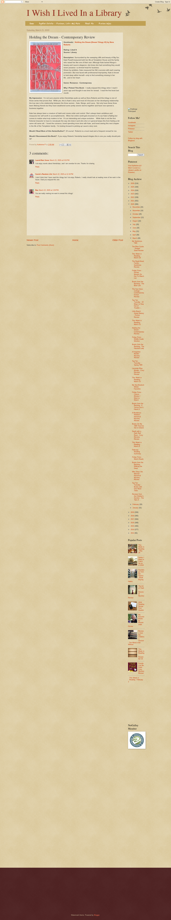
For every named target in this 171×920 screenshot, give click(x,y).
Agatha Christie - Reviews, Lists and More (59, 23)
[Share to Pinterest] (70, 145)
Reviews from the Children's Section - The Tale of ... (138, 497)
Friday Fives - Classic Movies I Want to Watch (137, 396)
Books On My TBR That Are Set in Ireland (138, 426)
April (134, 235)
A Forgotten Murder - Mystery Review (136, 355)
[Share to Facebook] (67, 145)
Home (32, 23)
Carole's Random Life (43, 174)
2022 (133, 197)
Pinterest (131, 129)
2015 (133, 526)
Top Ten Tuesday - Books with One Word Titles (137, 487)
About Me (89, 23)
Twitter (130, 132)
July (134, 224)
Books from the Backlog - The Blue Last (138, 283)
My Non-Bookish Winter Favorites (138, 387)
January (136, 508)
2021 (133, 201)
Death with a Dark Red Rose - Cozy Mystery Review (137, 435)
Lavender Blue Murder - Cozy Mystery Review (138, 371)
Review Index (105, 23)
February (136, 504)
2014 (133, 529)
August (135, 221)
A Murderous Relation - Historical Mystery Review (136, 416)
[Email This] (60, 145)
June (135, 228)
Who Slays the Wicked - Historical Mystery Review (137, 475)
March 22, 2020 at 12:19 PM (63, 174)
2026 (133, 183)
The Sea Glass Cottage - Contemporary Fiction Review (138, 293)
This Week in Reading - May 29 (141, 549)
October (136, 214)
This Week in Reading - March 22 (137, 322)
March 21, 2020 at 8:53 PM (59, 160)
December (136, 207)
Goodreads (132, 122)
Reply (37, 167)
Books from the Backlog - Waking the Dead (137, 465)
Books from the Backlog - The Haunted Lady (138, 346)
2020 (133, 204)
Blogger (96, 915)
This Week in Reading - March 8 (137, 444)
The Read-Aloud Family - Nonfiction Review (138, 264)
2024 (133, 190)
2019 (133, 512)
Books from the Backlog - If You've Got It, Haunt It (138, 406)
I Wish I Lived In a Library (74, 12)
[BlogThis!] (63, 145)
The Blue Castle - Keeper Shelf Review (138, 248)
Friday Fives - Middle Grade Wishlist (138, 339)
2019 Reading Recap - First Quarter (141, 606)
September (137, 217)
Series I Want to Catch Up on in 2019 (141, 561)
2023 (133, 194)
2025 (133, 187)
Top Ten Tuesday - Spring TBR (137, 363)
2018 (133, 516)
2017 (133, 519)
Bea (36, 190)
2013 (133, 533)
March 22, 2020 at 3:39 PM (49, 190)
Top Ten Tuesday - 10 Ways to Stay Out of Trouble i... (138, 304)
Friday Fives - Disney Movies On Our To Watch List (138, 274)
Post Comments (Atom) (45, 245)
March (135, 238)
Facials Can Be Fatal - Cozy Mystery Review (141, 668)
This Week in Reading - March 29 (137, 256)
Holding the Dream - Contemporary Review (138, 331)
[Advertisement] (136, 66)
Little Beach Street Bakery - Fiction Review (138, 314)
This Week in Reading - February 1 (135, 680)
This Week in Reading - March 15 (137, 379)
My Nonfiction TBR (137, 242)
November (136, 210)
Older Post (117, 240)
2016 (133, 523)
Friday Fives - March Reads (138, 458)
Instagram (131, 126)
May (134, 231)
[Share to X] (65, 145)
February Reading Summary (136, 452)
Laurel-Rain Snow (42, 160)
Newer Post (32, 240)
